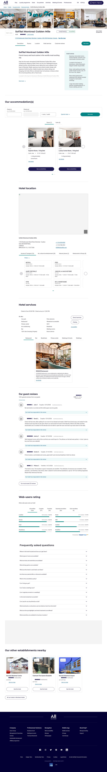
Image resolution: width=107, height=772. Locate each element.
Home (5, 7)
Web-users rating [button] (29, 497)
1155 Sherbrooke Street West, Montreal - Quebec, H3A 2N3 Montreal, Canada (36, 38)
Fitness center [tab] (54, 338)
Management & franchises (16, 733)
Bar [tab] (36, 338)
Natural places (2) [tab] (64, 253)
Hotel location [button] (27, 188)
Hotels (9, 7)
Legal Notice (63, 757)
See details (38, 380)
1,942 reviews (30, 34)
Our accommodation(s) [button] (19, 101)
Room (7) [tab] (49, 122)
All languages (48, 735)
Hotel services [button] (27, 304)
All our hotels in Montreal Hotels (16, 697)
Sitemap (47, 733)
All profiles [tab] (32, 509)
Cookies (55, 757)
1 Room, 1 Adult (46, 114)
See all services (77, 317)
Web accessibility (49, 730)
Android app (65, 735)
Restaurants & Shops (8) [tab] (79, 253)
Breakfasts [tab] (44, 338)
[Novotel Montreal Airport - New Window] (70, 665)
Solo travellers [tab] (74, 509)
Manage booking (84, 730)
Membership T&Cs (39, 757)
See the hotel (17, 689)
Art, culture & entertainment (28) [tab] (46, 253)
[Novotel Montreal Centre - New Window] (17, 665)
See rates (86, 43)
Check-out (28, 110)
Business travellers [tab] (61, 509)
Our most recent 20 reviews (28, 483)
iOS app (64, 733)
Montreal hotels (25, 7)
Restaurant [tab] (29, 338)
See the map (62, 38)
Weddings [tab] (79, 338)
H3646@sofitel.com (61, 247)
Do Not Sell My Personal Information (78, 757)
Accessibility (74, 327)
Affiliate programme (14, 740)
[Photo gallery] (53, 18)
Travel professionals (32, 735)
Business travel (31, 730)
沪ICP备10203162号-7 (58, 761)
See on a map (12, 682)
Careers (11, 735)
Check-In (11, 110)
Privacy (48, 757)
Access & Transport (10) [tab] (27, 253)
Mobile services (66, 730)
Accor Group (13, 730)
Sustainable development (16, 738)
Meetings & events (31, 733)
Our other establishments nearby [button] (25, 650)
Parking (75, 322)
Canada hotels (16, 7)
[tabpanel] (53, 151)
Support (82, 733)
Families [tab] (49, 509)
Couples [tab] (41, 509)
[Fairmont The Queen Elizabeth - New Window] (43, 665)
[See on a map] (53, 214)
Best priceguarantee (99, 32)
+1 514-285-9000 (60, 242)
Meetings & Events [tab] (67, 338)
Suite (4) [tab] (58, 122)
